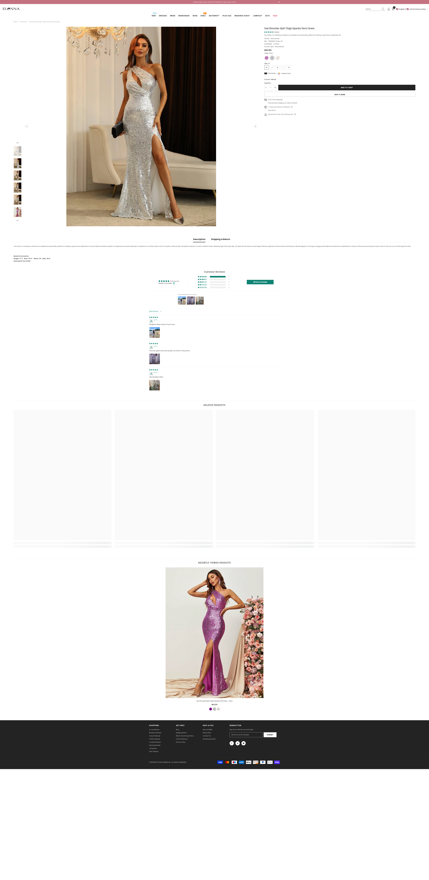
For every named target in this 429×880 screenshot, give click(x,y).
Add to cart (347, 87)
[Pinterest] (238, 743)
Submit (270, 735)
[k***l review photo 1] (154, 332)
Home (16, 22)
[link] (63, 543)
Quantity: (267, 83)
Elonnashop (275, 38)
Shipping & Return (220, 239)
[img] (153, 317)
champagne (218, 709)
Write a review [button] (260, 282)
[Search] (375, 9)
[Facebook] (232, 743)
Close (279, 2)
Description (199, 239)
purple (210, 709)
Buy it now (340, 94)
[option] (141, 126)
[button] (412, 9)
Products (23, 22)
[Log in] (388, 9)
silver (214, 709)
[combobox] (373, 9)
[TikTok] (243, 743)
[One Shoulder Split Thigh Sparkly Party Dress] (215, 632)
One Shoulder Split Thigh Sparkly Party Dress (214, 701)
